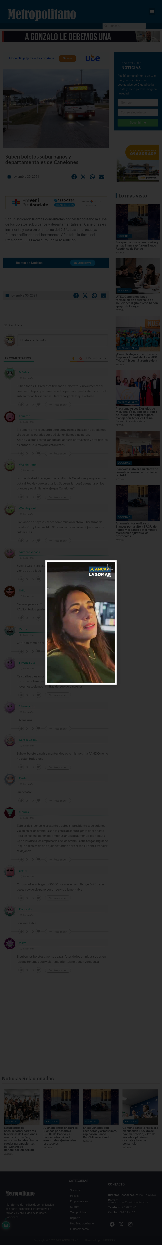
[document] (81, 622)
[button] (110, 566)
